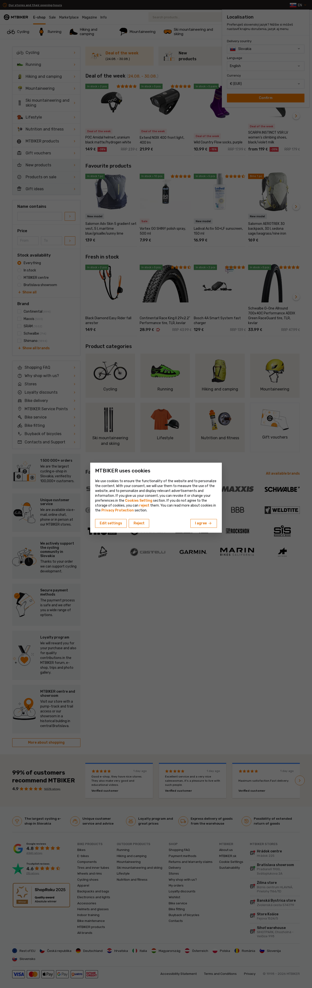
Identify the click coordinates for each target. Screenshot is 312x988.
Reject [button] (139, 523)
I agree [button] (203, 523)
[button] (144, 505)
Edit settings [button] (111, 523)
